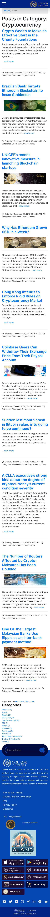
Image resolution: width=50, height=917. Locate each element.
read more (9, 61)
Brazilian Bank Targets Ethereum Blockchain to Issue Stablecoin (22, 90)
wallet (5, 742)
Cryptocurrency (10, 720)
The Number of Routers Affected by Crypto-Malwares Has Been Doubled (22, 562)
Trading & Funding (11, 739)
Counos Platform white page (17, 796)
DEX (5, 723)
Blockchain (8, 718)
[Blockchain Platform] (39, 4)
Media (7, 10)
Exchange (7, 731)
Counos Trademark (29, 823)
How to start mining (12, 792)
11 (31, 701)
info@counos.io (15, 817)
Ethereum (7, 728)
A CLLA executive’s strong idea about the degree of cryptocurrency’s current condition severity (24, 481)
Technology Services (12, 736)
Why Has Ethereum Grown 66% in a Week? (24, 229)
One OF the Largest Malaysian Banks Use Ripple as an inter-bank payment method (22, 635)
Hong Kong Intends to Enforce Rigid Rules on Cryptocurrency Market (22, 296)
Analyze (7, 710)
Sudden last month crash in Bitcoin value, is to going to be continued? (25, 424)
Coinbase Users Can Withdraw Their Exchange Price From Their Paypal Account (24, 353)
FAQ (5, 800)
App (5, 712)
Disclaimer (8, 809)
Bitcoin (6, 715)
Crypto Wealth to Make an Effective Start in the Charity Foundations (24, 35)
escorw (6, 726)
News (14, 10)
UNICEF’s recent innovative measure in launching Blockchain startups (21, 161)
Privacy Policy (10, 805)
